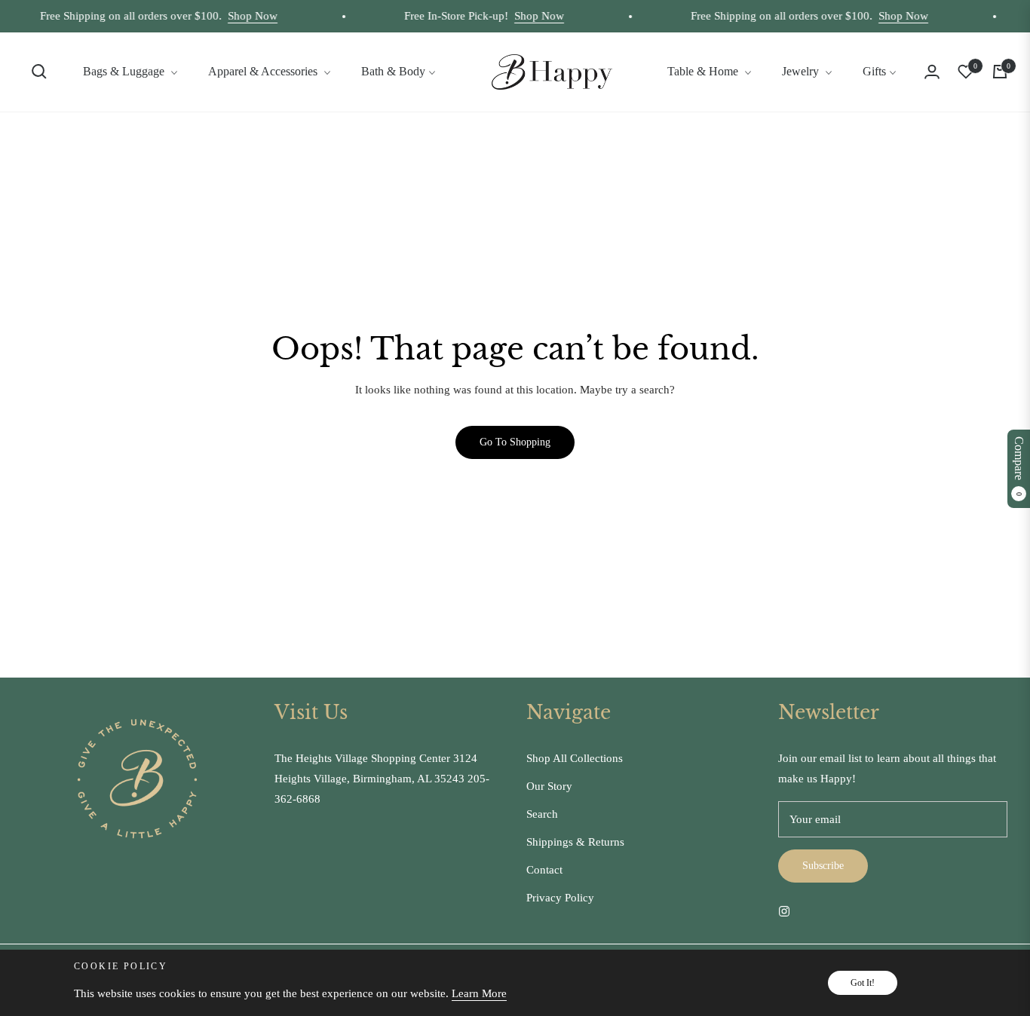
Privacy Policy (560, 898)
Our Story (549, 786)
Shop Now (243, 16)
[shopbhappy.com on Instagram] (784, 911)
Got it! (863, 983)
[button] (39, 71)
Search (542, 814)
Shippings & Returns (575, 842)
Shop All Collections (574, 758)
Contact (544, 870)
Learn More (479, 993)
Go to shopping (515, 442)
